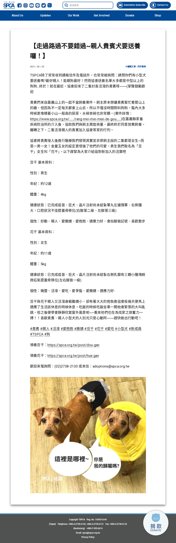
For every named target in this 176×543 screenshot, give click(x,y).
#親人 (45, 329)
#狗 (47, 334)
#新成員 (135, 329)
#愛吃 (109, 329)
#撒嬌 (79, 329)
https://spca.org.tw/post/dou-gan (73, 345)
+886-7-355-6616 (95, 528)
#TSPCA (36, 334)
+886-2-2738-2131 (95, 524)
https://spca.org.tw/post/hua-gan (73, 356)
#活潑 (55, 329)
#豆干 (89, 329)
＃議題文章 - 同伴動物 (135, 66)
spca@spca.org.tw (91, 533)
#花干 (99, 329)
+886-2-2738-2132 (118, 524)
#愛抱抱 (67, 329)
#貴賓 (34, 329)
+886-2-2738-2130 (77, 524)
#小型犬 (121, 329)
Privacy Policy (88, 537)
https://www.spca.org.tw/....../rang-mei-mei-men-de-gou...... (75, 119)
